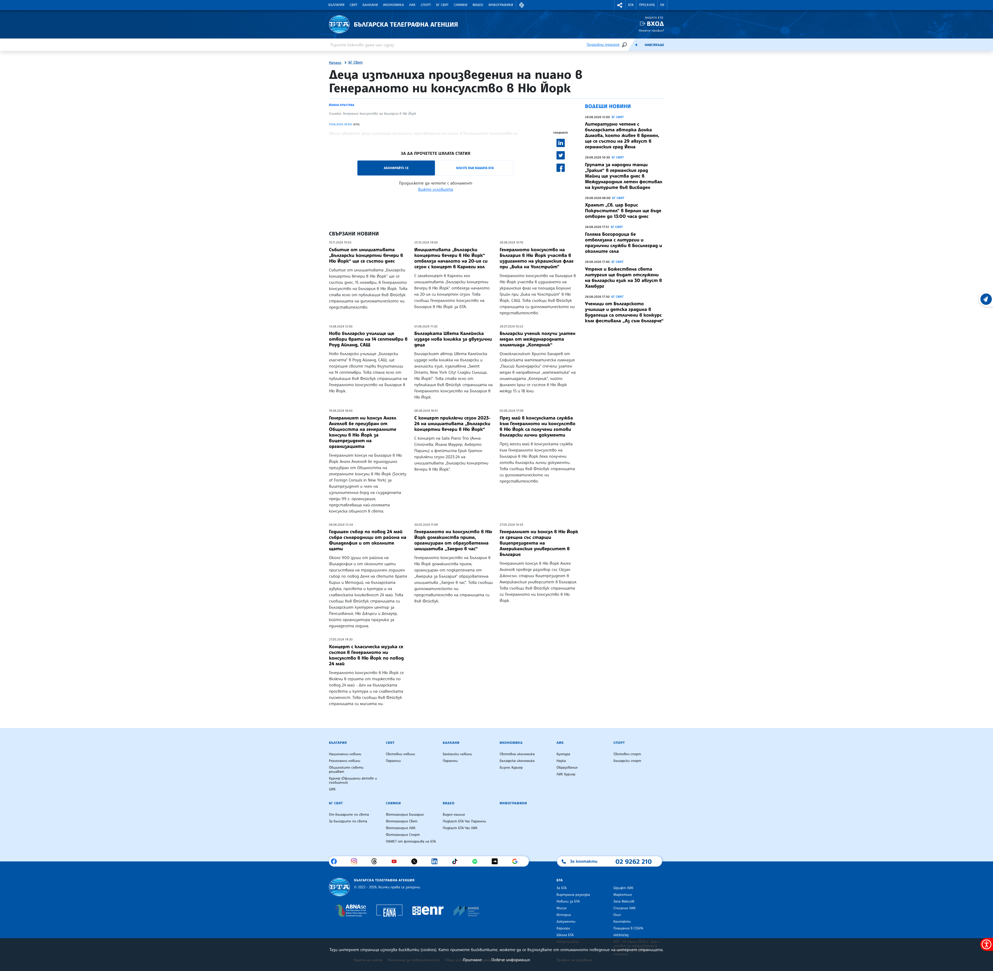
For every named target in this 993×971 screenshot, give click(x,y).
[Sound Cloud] (496, 861)
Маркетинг (622, 895)
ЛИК (412, 5)
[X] (416, 861)
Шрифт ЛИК (623, 888)
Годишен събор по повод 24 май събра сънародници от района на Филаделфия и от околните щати (367, 540)
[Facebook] (336, 861)
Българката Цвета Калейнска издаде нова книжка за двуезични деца (453, 339)
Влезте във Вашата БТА (475, 168)
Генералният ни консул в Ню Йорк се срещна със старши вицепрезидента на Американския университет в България (539, 543)
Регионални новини (344, 761)
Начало (335, 63)
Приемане (472, 959)
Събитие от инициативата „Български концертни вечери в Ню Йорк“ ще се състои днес (366, 255)
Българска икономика (517, 761)
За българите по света (348, 821)
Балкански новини (457, 754)
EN (662, 5)
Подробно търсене (603, 44)
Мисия (561, 908)
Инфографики (500, 5)
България (336, 5)
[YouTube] (396, 861)
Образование (567, 768)
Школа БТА (565, 935)
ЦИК (332, 789)
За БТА (561, 888)
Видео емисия (454, 815)
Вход (655, 23)
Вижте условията (435, 189)
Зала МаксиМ (623, 901)
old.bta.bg (621, 935)
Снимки (461, 5)
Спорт (426, 5)
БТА (631, 5)
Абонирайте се (396, 168)
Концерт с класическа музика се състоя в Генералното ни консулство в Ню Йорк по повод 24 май (366, 655)
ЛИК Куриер (565, 774)
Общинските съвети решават (346, 770)
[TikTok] (456, 861)
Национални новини (345, 754)
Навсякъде (654, 45)
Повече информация (510, 959)
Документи (565, 922)
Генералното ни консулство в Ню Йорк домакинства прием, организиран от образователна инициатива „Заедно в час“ (453, 540)
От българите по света (349, 815)
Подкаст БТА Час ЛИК (460, 828)
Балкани (370, 5)
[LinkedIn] (436, 861)
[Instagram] (356, 861)
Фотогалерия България (405, 815)
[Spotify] (477, 861)
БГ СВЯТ (618, 117)
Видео (478, 5)
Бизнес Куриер (511, 768)
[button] (521, 5)
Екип (617, 915)
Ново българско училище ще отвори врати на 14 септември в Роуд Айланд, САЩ (368, 339)
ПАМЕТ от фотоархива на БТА (411, 841)
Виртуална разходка (573, 895)
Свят (353, 5)
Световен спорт (627, 754)
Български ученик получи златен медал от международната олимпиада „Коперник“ (537, 339)
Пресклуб (647, 5)
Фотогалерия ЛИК (401, 828)
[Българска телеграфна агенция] (339, 887)
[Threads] (376, 861)
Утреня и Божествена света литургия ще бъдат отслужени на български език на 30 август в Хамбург (623, 277)
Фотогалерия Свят (401, 821)
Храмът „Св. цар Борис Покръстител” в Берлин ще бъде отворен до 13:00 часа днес (623, 210)
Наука (561, 761)
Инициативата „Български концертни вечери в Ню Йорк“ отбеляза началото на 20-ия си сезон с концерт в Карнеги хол (450, 258)
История (563, 915)
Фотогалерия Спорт (403, 835)
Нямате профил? (651, 30)
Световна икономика (517, 754)
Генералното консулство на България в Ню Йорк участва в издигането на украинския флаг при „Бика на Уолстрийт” (537, 258)
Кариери (563, 928)
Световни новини (400, 754)
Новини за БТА (568, 901)
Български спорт (627, 761)
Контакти (622, 922)
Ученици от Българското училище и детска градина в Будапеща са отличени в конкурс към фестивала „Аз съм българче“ (624, 312)
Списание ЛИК (624, 908)
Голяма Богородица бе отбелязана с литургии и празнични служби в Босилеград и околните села (623, 242)
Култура (563, 754)
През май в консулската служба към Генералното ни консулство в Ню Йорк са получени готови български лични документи (537, 426)
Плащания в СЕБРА (628, 928)
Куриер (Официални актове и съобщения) (353, 780)
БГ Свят (442, 5)
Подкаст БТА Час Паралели (464, 821)
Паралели (393, 761)
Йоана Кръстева (341, 105)
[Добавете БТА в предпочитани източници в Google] (517, 861)
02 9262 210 (633, 861)
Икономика (393, 5)
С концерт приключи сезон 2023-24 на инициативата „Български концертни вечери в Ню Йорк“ (452, 423)
